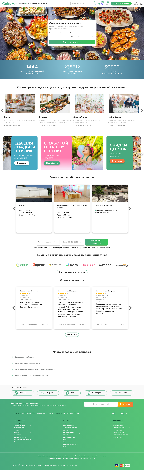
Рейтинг (75, 456)
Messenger (96, 393)
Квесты (65, 430)
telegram (113, 413)
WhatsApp (23, 393)
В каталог (65, 161)
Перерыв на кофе (68, 425)
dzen (117, 413)
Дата (71, 32)
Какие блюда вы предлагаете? (28, 363)
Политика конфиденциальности (72, 458)
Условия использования (55, 458)
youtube (126, 413)
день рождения (19, 427)
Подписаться (125, 404)
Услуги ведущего (118, 430)
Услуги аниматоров (119, 427)
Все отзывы (72, 334)
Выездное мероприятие (70, 444)
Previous (2, 154)
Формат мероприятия (68, 422)
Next (142, 154)
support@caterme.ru (45, 413)
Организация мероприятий (19, 422)
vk (122, 413)
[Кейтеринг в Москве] (9, 3)
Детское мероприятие (70, 427)
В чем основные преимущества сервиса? (32, 375)
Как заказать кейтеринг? (25, 357)
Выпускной (17, 434)
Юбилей (16, 432)
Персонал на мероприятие (118, 422)
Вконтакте (123, 393)
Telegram (49, 393)
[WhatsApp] (99, 5)
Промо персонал (118, 425)
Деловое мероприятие (21, 437)
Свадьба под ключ (19, 425)
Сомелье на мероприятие (120, 434)
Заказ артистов (117, 437)
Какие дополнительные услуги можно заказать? (35, 369)
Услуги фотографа (118, 432)
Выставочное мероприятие (22, 439)
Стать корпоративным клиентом (72, 272)
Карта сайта (92, 458)
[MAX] (102, 5)
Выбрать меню (105, 161)
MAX (72, 393)
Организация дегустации (71, 441)
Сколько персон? (55, 32)
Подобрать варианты (72, 42)
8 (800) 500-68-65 (101, 2)
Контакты (103, 456)
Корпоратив (18, 430)
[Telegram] (96, 5)
